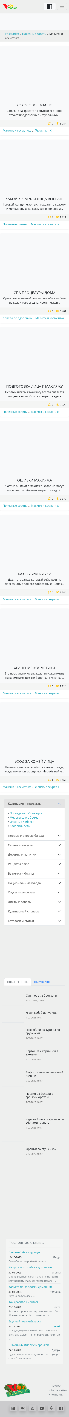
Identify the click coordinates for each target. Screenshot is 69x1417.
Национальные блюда (24, 883)
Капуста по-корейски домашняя (30, 1267)
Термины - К (43, 130)
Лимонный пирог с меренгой (28, 1345)
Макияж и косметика (17, 130)
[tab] (17, 982)
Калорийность (20, 826)
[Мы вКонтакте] (22, 1408)
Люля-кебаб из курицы (24, 1252)
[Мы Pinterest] (13, 1408)
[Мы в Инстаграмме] (32, 1408)
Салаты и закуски (20, 845)
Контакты (56, 1394)
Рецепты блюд (18, 864)
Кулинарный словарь (23, 911)
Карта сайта (58, 1390)
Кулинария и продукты (24, 803)
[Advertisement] (34, 1198)
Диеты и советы (19, 902)
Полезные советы (15, 224)
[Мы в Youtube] (41, 1408)
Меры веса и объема (24, 817)
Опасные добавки (22, 822)
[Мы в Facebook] (60, 1408)
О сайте (55, 1386)
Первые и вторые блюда (26, 836)
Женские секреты (47, 599)
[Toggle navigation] (62, 6)
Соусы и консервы (21, 892)
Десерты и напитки (22, 854)
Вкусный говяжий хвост (24, 1321)
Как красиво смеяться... (24, 1302)
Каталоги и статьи (21, 921)
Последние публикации (26, 813)
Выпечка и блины (21, 873)
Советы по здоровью (17, 318)
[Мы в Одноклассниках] (51, 1408)
